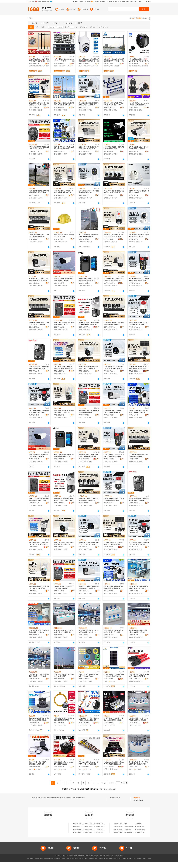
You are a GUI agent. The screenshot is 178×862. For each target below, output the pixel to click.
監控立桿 (31, 66)
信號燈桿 (106, 66)
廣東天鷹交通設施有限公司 (109, 63)
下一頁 (103, 783)
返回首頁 (102, 789)
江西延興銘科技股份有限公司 (59, 722)
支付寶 (126, 858)
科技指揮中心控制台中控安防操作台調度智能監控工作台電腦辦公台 (64, 631)
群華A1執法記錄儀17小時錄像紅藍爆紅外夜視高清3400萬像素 (89, 411)
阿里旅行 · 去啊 (83, 858)
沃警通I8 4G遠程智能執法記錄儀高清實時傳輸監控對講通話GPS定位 (89, 279)
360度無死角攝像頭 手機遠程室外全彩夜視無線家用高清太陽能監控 (113, 279)
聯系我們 (114, 856)
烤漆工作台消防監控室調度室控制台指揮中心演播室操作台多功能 (138, 631)
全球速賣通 (57, 858)
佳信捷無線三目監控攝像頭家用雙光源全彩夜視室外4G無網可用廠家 (113, 235)
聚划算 (72, 858)
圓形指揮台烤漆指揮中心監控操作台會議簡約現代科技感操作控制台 (138, 763)
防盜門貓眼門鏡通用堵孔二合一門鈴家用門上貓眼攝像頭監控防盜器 (88, 763)
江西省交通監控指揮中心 (101, 824)
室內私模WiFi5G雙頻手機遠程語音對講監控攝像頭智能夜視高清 (139, 235)
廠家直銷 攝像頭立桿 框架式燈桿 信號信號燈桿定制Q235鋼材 (114, 60)
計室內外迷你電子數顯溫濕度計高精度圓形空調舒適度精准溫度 (88, 675)
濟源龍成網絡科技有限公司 (121, 832)
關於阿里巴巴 (107, 856)
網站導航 (120, 856)
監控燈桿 (117, 66)
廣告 (48, 61)
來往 (130, 858)
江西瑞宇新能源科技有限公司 (59, 107)
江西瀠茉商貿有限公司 (84, 766)
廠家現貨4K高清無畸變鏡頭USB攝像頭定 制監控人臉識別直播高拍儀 (39, 719)
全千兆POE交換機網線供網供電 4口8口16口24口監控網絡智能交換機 (114, 763)
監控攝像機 (82, 66)
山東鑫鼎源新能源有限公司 (59, 766)
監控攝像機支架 (38, 66)
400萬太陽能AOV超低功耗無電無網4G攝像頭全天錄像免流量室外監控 (89, 323)
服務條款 (93, 856)
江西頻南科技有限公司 (134, 722)
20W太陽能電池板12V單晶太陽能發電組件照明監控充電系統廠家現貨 (114, 675)
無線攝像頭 (95, 66)
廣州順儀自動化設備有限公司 (34, 634)
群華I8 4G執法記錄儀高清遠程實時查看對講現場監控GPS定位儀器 (39, 367)
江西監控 (117, 798)
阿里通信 (113, 858)
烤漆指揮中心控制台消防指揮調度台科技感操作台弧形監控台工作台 (113, 104)
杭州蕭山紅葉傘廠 (140, 829)
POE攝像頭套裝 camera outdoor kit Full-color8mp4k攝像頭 (64, 60)
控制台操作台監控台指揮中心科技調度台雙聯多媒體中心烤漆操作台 (88, 631)
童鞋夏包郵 (127, 829)
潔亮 (125, 824)
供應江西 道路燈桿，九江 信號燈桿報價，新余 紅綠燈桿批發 (64, 675)
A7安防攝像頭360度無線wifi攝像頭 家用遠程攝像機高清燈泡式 (89, 60)
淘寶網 (63, 858)
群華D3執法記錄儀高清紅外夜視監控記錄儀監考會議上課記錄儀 (39, 148)
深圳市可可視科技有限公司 (134, 63)
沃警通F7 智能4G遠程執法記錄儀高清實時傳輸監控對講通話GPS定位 (64, 323)
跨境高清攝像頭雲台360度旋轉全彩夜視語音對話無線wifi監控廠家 (64, 148)
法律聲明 (87, 856)
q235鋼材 (111, 66)
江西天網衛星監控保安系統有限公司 (83, 829)
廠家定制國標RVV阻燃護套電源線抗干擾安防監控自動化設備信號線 (89, 719)
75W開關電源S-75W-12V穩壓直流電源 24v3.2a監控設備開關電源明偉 (113, 719)
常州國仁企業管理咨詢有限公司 (133, 826)
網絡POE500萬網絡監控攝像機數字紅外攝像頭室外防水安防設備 (64, 279)
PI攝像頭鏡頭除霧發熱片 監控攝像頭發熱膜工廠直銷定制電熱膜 (64, 719)
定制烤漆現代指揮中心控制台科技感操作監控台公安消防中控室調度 (138, 719)
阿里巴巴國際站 (39, 858)
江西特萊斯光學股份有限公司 (34, 722)
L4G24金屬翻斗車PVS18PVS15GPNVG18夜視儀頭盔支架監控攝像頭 (139, 104)
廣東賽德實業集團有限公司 (34, 195)
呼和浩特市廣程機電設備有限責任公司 (124, 824)
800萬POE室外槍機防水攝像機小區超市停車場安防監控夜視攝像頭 (114, 411)
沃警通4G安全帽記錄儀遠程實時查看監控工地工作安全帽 (64, 235)
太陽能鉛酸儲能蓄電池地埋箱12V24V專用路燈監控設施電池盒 (64, 763)
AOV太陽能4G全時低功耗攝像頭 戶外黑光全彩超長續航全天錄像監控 (63, 367)
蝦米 (96, 858)
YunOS (108, 858)
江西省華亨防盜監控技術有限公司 (103, 829)
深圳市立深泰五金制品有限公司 (134, 678)
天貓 (68, 858)
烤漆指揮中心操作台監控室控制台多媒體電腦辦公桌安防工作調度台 (138, 587)
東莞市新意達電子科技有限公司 (84, 678)
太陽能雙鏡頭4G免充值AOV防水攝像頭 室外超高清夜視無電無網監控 (39, 104)
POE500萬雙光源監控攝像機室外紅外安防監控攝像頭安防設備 (114, 148)
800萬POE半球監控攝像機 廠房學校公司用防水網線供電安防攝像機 (89, 367)
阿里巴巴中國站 (48, 858)
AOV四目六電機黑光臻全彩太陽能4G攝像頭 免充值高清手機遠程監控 (139, 367)
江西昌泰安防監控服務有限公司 (103, 826)
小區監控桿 (46, 66)
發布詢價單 (137, 798)
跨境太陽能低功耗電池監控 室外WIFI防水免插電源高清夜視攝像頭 (139, 148)
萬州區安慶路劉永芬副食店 (121, 826)
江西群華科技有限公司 (34, 151)
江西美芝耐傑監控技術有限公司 (92, 826)
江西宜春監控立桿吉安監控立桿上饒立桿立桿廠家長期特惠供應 (88, 235)
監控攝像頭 (57, 66)
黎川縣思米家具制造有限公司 (109, 634)
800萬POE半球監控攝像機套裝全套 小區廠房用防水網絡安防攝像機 (114, 192)
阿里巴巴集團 (29, 858)
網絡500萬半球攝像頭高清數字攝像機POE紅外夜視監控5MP (139, 192)
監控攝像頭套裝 (64, 66)
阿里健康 (138, 858)
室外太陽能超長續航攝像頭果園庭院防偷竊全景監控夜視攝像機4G (88, 104)
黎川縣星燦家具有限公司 (84, 634)
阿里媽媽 (91, 858)
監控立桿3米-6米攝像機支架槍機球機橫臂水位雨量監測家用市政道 (64, 104)
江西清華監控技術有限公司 (80, 824)
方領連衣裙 (138, 824)
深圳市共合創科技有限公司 (59, 151)
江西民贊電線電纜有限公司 (84, 722)
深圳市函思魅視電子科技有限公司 (109, 151)
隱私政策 (99, 856)
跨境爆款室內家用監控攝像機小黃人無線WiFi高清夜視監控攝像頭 (138, 411)
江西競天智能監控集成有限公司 (92, 829)
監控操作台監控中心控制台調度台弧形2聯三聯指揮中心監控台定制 (113, 631)
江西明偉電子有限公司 (109, 722)
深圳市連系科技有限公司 (84, 107)
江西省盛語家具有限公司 (134, 634)
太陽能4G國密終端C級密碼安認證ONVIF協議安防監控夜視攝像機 (139, 323)
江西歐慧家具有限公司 (134, 766)
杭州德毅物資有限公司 (120, 829)
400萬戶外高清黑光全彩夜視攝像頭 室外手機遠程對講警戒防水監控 (63, 192)
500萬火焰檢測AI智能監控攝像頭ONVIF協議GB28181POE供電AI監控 (114, 367)
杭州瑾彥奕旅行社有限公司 (134, 151)
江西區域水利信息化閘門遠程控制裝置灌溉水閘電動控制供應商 (39, 631)
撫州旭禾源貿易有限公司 (59, 634)
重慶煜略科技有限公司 (141, 826)
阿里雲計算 (102, 858)
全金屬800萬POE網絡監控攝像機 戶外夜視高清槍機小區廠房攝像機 (89, 148)
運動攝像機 (145, 66)
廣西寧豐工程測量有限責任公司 (144, 832)
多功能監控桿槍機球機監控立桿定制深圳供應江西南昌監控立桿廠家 (39, 192)
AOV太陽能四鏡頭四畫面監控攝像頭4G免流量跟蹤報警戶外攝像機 (39, 411)
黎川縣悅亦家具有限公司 (109, 107)
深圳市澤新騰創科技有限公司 (84, 63)
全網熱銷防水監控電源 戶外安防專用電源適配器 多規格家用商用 (39, 763)
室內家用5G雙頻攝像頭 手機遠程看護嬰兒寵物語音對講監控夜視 (89, 192)
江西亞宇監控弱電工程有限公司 (92, 824)
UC (122, 858)
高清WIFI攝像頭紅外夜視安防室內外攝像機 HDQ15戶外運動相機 (139, 60)
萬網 (118, 858)
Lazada (150, 858)
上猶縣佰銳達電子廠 (34, 766)
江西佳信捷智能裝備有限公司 (34, 107)
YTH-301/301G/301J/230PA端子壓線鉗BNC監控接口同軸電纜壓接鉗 (139, 675)
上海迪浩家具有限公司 (34, 678)
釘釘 (134, 858)
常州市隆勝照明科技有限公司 (34, 63)
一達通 (144, 858)
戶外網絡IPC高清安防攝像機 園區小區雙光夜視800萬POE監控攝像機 (38, 279)
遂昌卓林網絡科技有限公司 (131, 832)
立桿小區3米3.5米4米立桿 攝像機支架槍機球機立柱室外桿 (39, 60)
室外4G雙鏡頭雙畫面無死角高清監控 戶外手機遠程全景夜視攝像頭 (64, 411)
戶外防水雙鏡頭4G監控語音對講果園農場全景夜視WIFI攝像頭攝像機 (139, 279)
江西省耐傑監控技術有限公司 (81, 826)
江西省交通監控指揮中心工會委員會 (83, 832)
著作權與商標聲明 (79, 856)
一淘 (76, 858)
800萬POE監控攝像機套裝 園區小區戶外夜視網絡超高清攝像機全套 (39, 235)
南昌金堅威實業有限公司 (134, 107)
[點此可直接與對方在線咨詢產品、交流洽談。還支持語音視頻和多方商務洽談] (48, 115)
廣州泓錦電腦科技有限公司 (59, 63)
